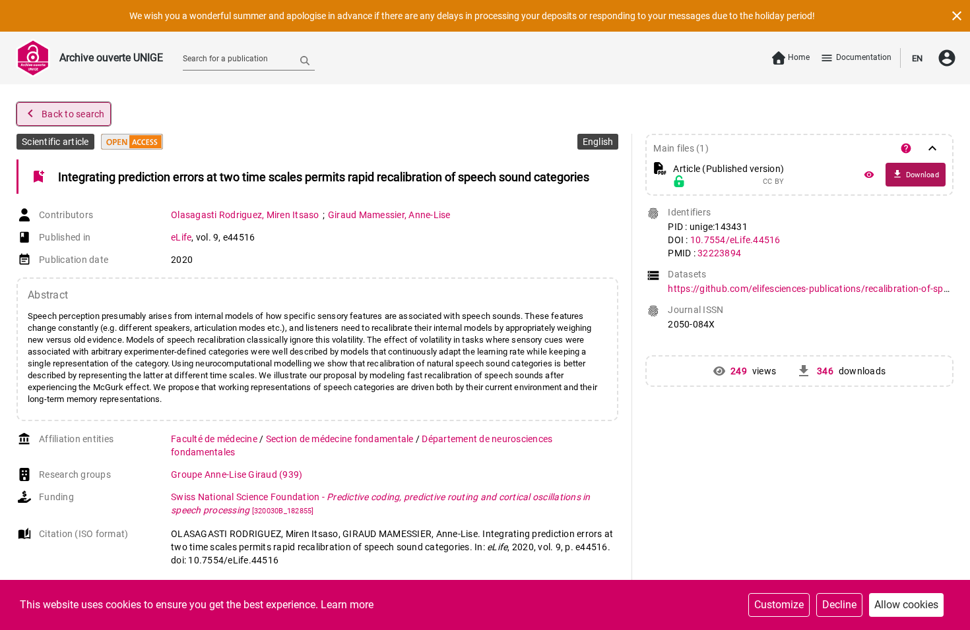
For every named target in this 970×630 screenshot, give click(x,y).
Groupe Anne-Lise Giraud (236, 474)
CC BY (773, 182)
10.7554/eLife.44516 (735, 240)
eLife (181, 237)
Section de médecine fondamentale (341, 439)
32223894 (719, 253)
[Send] (305, 60)
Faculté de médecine (215, 439)
